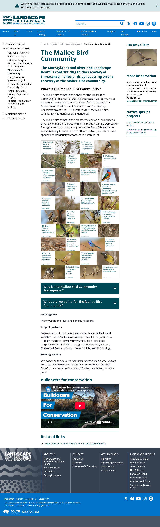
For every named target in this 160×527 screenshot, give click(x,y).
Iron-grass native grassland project (16, 79)
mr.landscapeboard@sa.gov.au (142, 100)
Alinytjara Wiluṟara (139, 458)
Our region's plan (52, 475)
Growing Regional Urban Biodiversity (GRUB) (20, 85)
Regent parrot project (18, 52)
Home (5, 31)
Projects (111, 31)
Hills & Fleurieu (137, 470)
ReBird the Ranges (17, 56)
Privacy (19, 498)
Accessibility (30, 498)
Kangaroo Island (138, 473)
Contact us (77, 458)
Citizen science (108, 470)
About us (17, 33)
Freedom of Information (84, 466)
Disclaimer (9, 498)
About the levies (52, 467)
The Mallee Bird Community (16, 72)
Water (30, 31)
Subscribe (77, 462)
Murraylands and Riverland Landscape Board (54, 461)
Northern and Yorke (140, 481)
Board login (44, 498)
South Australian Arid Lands (140, 486)
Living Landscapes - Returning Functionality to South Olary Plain (20, 63)
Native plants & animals (89, 33)
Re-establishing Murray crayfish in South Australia (19, 103)
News (155, 31)
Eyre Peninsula (137, 462)
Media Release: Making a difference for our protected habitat (75, 443)
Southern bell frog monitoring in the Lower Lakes (141, 131)
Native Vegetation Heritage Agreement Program (18, 94)
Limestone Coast (139, 477)
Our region (49, 471)
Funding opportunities (112, 462)
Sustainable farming (16, 113)
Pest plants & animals (63, 33)
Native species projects (17, 48)
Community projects (16, 43)
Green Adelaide (137, 466)
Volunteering (107, 466)
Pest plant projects (15, 118)
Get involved (125, 33)
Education (142, 31)
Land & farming (41, 33)
